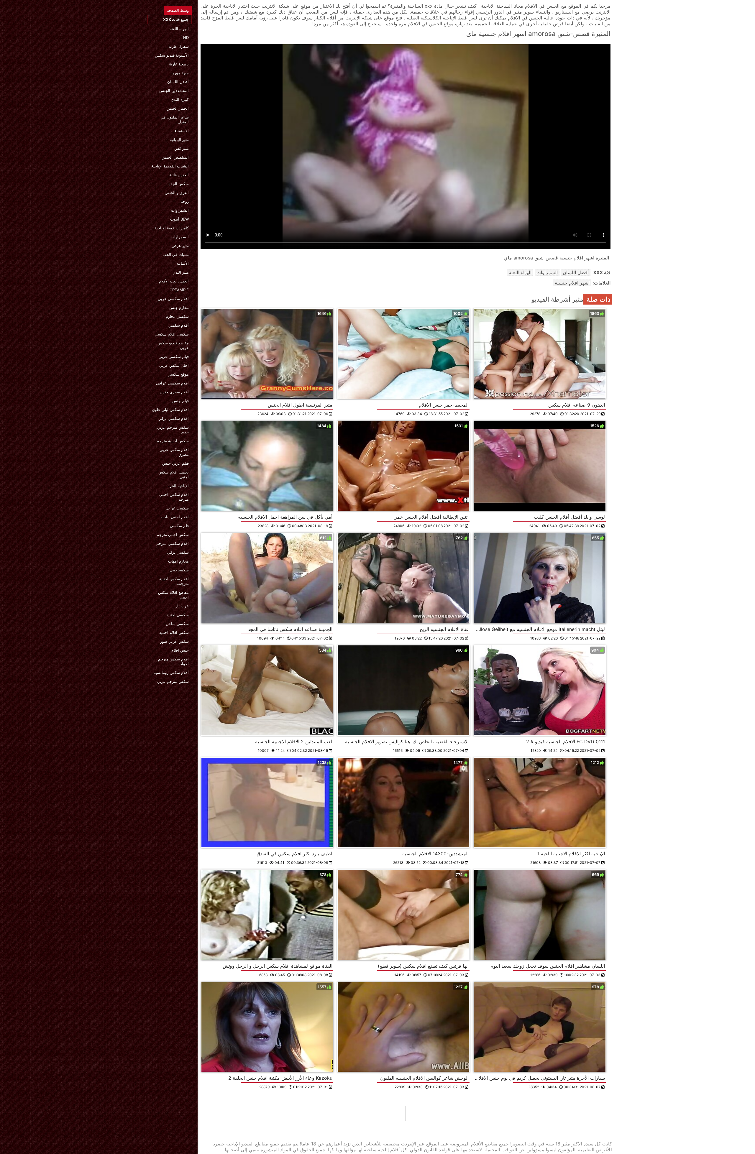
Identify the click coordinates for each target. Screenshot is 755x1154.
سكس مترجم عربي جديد (173, 429)
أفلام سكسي (178, 325)
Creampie (179, 289)
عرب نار (182, 606)
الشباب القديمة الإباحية (170, 166)
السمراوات (180, 236)
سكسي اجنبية (177, 614)
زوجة (185, 201)
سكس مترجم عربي (173, 681)
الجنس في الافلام (524, 18)
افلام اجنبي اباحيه (174, 516)
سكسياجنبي (179, 570)
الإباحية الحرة (178, 485)
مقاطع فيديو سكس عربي (173, 345)
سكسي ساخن (177, 623)
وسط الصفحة (178, 10)
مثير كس (181, 148)
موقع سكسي (178, 374)
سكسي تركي (178, 552)
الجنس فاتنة (179, 174)
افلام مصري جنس (174, 391)
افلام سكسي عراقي (172, 383)
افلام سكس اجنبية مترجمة (174, 581)
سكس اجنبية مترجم (173, 440)
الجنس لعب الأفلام (174, 281)
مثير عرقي (180, 245)
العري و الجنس (177, 192)
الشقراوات (180, 210)
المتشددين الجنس (174, 90)
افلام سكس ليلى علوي (170, 409)
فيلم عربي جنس (175, 463)
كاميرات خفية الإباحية (172, 228)
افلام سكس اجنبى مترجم (174, 497)
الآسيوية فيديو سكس (172, 55)
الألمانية (182, 263)
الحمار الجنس (178, 108)
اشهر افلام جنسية (572, 283)
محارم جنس (179, 307)
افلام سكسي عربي (173, 298)
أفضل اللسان (178, 81)
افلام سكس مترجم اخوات (173, 661)
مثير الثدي (181, 272)
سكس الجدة (178, 183)
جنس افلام (180, 650)
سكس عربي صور (174, 641)
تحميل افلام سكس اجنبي (173, 474)
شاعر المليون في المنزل (174, 119)
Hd (186, 37)
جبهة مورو (181, 72)
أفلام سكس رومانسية (171, 672)
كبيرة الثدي (180, 99)
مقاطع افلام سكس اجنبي (173, 594)
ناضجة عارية (179, 64)
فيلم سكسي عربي (174, 356)
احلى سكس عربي (174, 365)
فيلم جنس (180, 400)
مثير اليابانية (179, 139)
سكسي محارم (177, 316)
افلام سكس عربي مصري (174, 452)
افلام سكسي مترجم (172, 543)
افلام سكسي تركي (173, 418)
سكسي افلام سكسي (172, 334)
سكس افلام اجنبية (174, 632)
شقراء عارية (179, 46)
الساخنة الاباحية (496, 6)
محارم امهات (178, 561)
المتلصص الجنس (175, 157)
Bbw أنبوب (179, 219)
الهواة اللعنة (179, 28)
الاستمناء (182, 130)
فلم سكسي (179, 525)
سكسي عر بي (177, 508)
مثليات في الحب (176, 254)
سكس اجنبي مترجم (173, 534)
